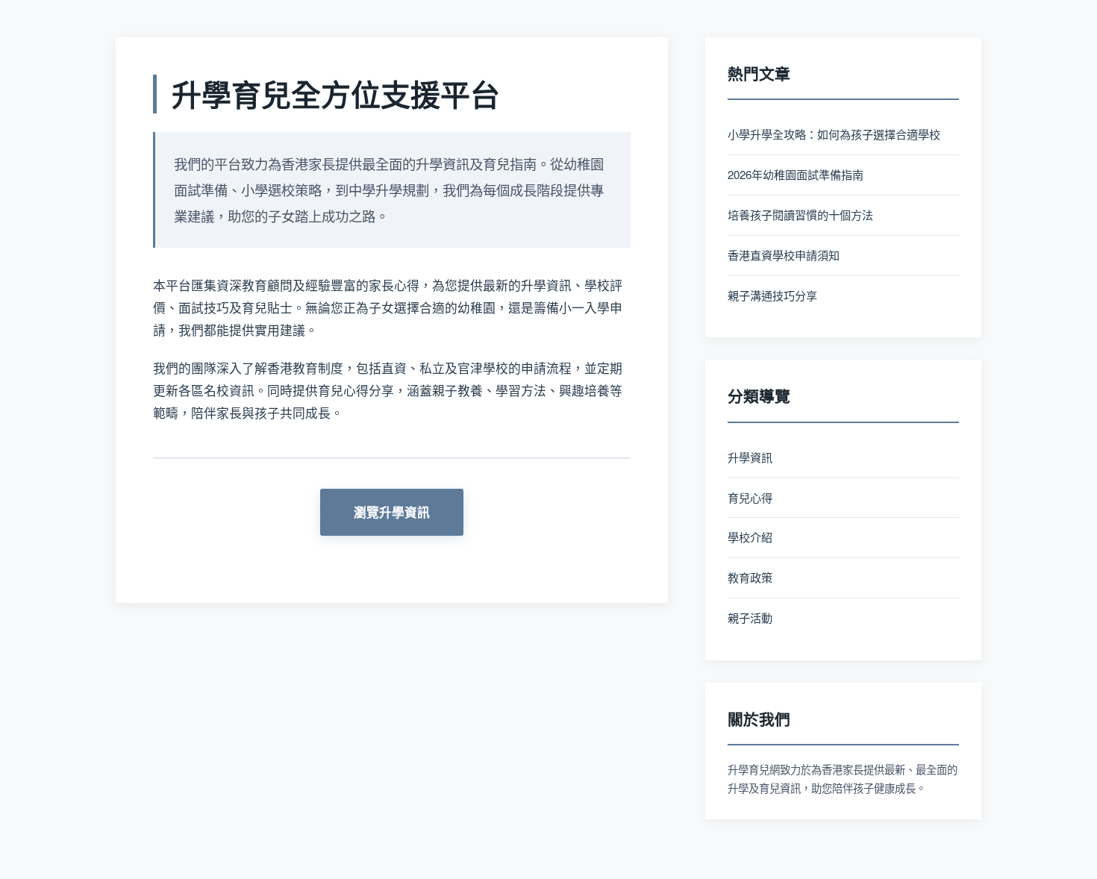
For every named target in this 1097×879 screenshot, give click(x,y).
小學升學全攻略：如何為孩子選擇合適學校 (834, 134)
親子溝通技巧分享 (772, 295)
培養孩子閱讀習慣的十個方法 (800, 214)
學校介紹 (750, 537)
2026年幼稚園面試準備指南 (795, 174)
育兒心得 (750, 497)
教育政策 (750, 577)
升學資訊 (750, 457)
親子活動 (750, 617)
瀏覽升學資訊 (392, 512)
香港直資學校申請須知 (784, 255)
